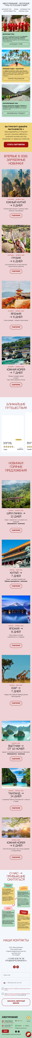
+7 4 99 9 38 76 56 (16, 958)
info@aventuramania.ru (21, 1028)
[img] (24, 1026)
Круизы (16, 9)
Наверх (28, 1021)
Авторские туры (6, 9)
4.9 (16, 1020)
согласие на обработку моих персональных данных (17, 989)
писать (27, 1025)
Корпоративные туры (9, 11)
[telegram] (17, 967)
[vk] (14, 967)
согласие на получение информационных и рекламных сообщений (17, 994)
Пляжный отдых (24, 11)
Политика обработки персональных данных (11, 1034)
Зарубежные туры (25, 9)
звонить (19, 1025)
